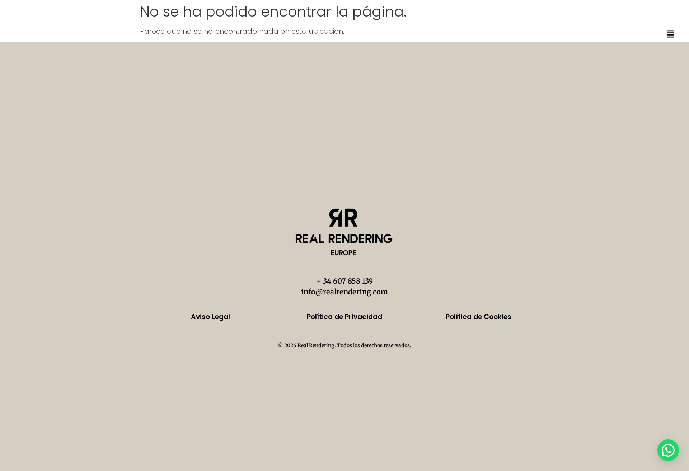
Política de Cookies (478, 317)
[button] (668, 450)
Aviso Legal (210, 317)
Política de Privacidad (344, 317)
